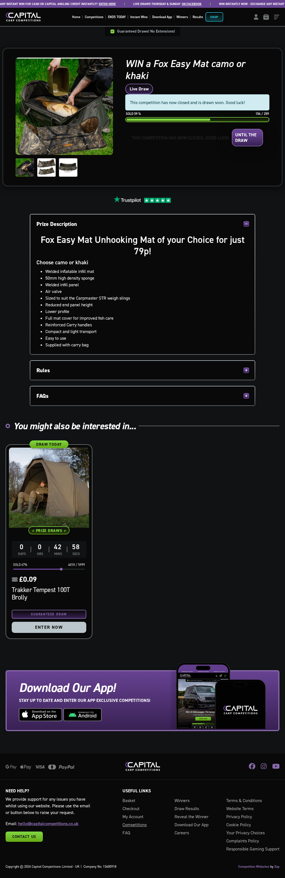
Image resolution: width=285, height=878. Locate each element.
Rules (43, 370)
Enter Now (49, 627)
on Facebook (186, 4)
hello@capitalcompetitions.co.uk (48, 824)
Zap (276, 866)
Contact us (24, 836)
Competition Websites (253, 866)
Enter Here (101, 4)
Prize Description (56, 224)
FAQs (42, 395)
